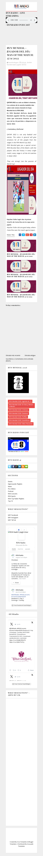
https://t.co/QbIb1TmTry (16, 642)
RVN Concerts (12, 494)
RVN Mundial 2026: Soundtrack (19, 420)
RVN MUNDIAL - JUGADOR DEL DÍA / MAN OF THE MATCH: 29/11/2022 (21, 275)
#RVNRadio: (15, 595)
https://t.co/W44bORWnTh (17, 640)
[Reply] (10, 670)
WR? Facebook (13, 515)
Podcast (10, 491)
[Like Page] (19, 529)
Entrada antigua (30, 355)
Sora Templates (22, 842)
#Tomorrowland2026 (18, 596)
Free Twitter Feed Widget (22, 684)
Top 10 (10, 501)
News (10, 486)
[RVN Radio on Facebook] (21, 536)
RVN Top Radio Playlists (16, 499)
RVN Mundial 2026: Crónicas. (18, 410)
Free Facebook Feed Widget (22, 605)
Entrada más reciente (13, 355)
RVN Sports (12, 496)
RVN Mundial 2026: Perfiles (18, 417)
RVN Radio (20, 542)
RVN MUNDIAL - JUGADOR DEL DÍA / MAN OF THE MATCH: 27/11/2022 (21, 296)
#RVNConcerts (25, 595)
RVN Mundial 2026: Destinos (18, 413)
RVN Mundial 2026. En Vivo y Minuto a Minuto (21, 405)
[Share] (24, 529)
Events (10, 481)
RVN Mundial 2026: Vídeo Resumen (21, 424)
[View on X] (32, 623)
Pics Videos (12, 489)
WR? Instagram (13, 518)
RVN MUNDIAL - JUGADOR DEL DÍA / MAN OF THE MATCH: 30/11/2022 (21, 255)
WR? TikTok (12, 520)
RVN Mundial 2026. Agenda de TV (20, 401)
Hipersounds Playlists (15, 484)
